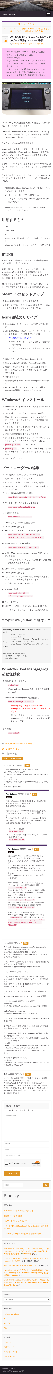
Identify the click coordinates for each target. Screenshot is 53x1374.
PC (5, 1318)
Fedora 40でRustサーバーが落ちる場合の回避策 (22, 1234)
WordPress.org (9, 1356)
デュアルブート (26, 744)
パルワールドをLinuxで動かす (15, 1221)
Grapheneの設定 (18, 1371)
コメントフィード (11, 1352)
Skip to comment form (11, 758)
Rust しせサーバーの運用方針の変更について (21, 1265)
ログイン (7, 1342)
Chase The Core (8, 14)
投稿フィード (9, 1347)
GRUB (7, 744)
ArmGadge (15, 44)
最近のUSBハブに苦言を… (14, 1216)
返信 (27, 765)
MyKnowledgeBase (27, 44)
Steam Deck (15, 744)
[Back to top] (47, 1368)
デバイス (38, 44)
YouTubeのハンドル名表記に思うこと (18, 1211)
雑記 (42, 44)
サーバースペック (28, 24)
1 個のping (10, 753)
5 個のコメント (13, 748)
